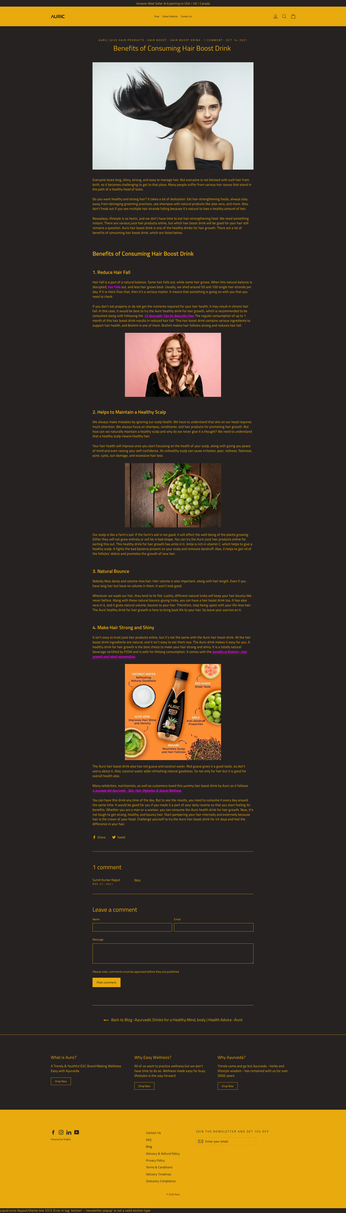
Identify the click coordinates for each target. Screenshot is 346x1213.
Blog (149, 1146)
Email (177, 919)
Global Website (170, 16)
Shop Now (61, 1081)
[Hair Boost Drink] (173, 365)
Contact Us (186, 16)
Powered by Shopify (61, 1139)
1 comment (214, 40)
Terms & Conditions (159, 1167)
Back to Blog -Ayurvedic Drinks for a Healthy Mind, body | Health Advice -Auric (176, 1020)
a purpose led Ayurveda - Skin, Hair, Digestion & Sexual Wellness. (137, 790)
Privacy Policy (155, 1160)
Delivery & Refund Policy (163, 1153)
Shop (156, 16)
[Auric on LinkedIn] (68, 1132)
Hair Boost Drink (185, 40)
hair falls (114, 287)
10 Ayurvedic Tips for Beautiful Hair (169, 315)
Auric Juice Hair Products (121, 40)
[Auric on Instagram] (61, 1132)
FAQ (149, 1139)
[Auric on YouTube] (76, 1132)
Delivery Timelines (158, 1174)
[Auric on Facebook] (53, 1132)
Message (98, 939)
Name (96, 919)
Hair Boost (157, 40)
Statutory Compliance (161, 1181)
